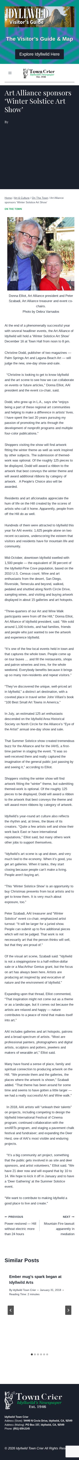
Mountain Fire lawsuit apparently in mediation (59, 1225)
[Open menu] (10, 73)
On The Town (13, 209)
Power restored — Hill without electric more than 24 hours (20, 1225)
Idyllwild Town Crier (24, 1290)
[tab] (32, 1354)
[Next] (68, 1310)
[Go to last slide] (11, 1310)
